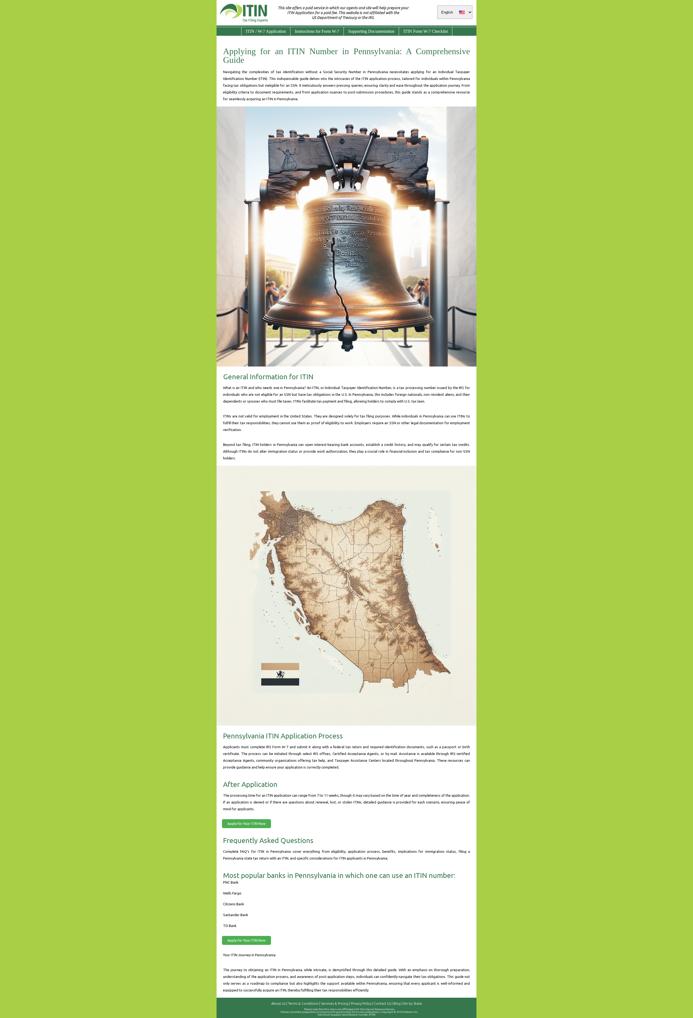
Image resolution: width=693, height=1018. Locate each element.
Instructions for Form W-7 (317, 31)
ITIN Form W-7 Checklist (425, 31)
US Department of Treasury (334, 17)
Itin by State (412, 1003)
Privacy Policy (361, 1003)
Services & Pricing (334, 1003)
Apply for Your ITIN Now (246, 823)
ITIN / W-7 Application (266, 31)
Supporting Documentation (371, 31)
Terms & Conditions (303, 1003)
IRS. (371, 17)
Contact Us (382, 1003)
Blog (397, 1003)
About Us (278, 1003)
